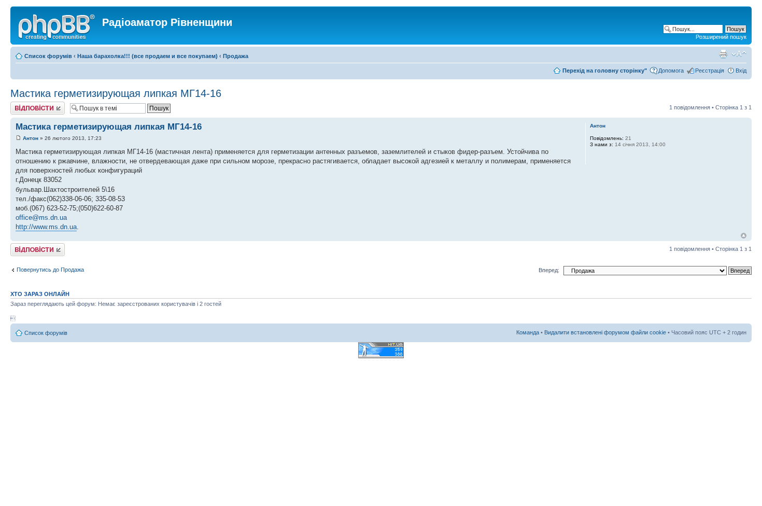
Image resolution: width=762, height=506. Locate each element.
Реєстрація (709, 70)
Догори (743, 235)
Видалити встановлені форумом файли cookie (605, 332)
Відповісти (23, 105)
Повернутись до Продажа (50, 269)
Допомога (671, 70)
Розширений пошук (721, 37)
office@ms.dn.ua (41, 217)
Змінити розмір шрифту (738, 54)
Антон (30, 138)
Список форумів (48, 56)
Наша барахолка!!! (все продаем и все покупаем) (147, 56)
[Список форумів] (57, 25)
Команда (527, 332)
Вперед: (549, 270)
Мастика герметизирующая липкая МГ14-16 (115, 93)
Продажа (235, 56)
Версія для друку (723, 54)
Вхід (741, 70)
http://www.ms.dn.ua (46, 227)
